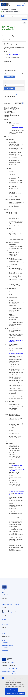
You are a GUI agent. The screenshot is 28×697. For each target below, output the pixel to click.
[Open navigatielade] (3, 24)
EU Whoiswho (5, 647)
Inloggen (19, 5)
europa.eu (12, 662)
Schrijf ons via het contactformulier (9, 673)
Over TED (4, 631)
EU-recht (3, 640)
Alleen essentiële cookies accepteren (15, 693)
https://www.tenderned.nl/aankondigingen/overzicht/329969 (16, 340)
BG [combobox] (6, 85)
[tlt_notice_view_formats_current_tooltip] (22, 103)
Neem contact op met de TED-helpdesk (10, 604)
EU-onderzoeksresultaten (7, 645)
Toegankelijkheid (5, 624)
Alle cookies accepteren (11, 689)
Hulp (3, 601)
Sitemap (3, 633)
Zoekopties (24, 19)
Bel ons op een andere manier (8, 671)
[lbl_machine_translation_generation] (16, 94)
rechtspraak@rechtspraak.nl (17, 491)
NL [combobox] (5, 73)
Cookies (3, 621)
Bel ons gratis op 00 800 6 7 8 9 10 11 (10, 668)
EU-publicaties (5, 650)
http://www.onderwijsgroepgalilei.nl (16, 470)
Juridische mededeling (6, 619)
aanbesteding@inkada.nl (14, 54)
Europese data (5, 642)
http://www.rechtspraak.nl (16, 494)
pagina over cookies (18, 680)
